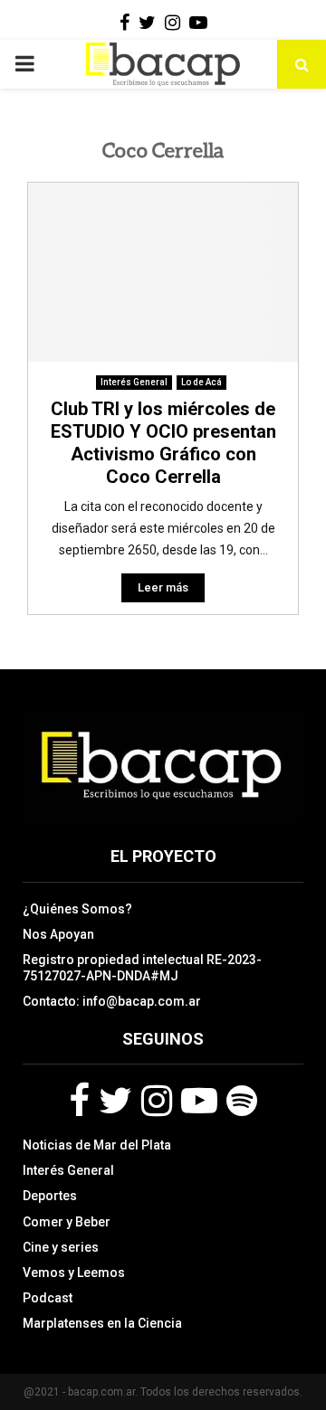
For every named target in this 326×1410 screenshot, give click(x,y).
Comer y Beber (66, 1222)
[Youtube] (199, 1101)
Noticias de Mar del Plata (97, 1145)
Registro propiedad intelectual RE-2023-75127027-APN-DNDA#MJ (142, 967)
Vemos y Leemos (74, 1272)
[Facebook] (79, 1101)
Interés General (134, 382)
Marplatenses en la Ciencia (102, 1323)
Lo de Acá (201, 382)
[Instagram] (156, 1101)
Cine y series (61, 1247)
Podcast (47, 1298)
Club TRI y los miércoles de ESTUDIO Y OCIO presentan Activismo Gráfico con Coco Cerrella (163, 442)
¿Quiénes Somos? (77, 909)
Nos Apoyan (58, 934)
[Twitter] (115, 1101)
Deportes (50, 1195)
